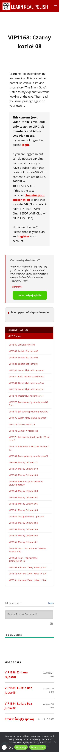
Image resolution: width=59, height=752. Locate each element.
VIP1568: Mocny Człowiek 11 (23, 462)
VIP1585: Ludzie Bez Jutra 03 (23, 351)
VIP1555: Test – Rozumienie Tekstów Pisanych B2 (27, 550)
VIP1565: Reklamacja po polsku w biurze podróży (26, 483)
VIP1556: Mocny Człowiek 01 (23, 542)
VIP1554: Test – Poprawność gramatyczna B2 (23, 559)
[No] (55, 742)
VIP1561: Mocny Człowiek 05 (23, 510)
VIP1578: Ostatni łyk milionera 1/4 (26, 395)
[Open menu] (55, 6)
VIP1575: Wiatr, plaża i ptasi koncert (27, 417)
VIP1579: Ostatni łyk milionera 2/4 (26, 389)
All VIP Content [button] (14, 336)
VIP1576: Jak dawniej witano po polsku (28, 411)
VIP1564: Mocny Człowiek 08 (23, 490)
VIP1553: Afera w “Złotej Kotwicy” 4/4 (27, 567)
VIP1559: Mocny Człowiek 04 (23, 522)
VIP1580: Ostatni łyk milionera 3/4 (26, 382)
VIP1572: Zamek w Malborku (23, 430)
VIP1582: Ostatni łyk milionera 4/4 (26, 370)
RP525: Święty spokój (19, 719)
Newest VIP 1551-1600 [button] (18, 329)
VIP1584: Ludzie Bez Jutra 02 (23, 357)
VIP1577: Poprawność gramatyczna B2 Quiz (28, 404)
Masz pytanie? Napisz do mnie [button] (30, 312)
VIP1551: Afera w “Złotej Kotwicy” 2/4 (27, 580)
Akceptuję (21, 747)
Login (51, 602)
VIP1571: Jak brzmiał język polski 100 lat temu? (29, 439)
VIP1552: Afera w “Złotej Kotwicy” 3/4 (27, 573)
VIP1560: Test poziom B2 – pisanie (26, 516)
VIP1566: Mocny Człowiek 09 (23, 475)
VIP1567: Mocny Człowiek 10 (23, 468)
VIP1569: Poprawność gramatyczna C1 (28, 456)
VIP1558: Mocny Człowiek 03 (23, 529)
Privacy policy (38, 747)
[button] (8, 747)
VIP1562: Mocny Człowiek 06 (23, 503)
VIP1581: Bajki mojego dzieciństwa (26, 376)
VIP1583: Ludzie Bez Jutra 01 (23, 363)
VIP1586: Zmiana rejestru (22, 344)
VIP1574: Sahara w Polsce (22, 424)
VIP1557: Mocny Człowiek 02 (23, 535)
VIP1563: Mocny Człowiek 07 (23, 497)
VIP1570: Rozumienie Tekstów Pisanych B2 (29, 448)
